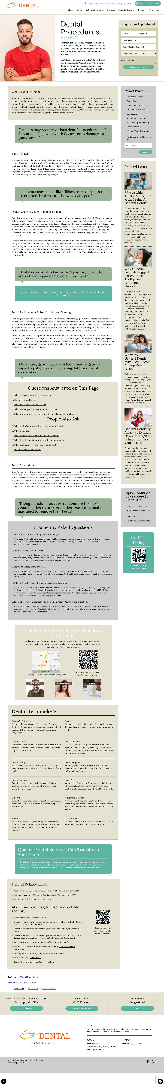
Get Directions (26, 1008)
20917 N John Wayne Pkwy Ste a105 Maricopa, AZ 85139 (109, 3)
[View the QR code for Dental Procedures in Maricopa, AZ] (88, 669)
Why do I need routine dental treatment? (33, 395)
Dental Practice (134, 516)
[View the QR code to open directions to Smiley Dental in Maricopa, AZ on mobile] (103, 923)
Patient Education (126, 10)
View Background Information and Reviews (46, 953)
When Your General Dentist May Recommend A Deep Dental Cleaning (137, 362)
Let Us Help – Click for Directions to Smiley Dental (46, 675)
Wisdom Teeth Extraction (138, 131)
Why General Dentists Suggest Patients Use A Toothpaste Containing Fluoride (137, 277)
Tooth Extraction (134, 126)
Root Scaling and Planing (138, 122)
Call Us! (149, 3)
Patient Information (95, 10)
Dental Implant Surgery (137, 105)
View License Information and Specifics (52, 942)
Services (111, 10)
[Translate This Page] (160, 1081)
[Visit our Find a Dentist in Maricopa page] (91, 696)
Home (71, 10)
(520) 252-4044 (95, 69)
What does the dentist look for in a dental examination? (39, 440)
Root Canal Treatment (136, 118)
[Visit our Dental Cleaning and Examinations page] (35, 696)
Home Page (66, 895)
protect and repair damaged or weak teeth (75, 218)
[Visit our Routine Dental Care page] (63, 696)
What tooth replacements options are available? (36, 409)
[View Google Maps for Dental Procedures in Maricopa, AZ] (46, 672)
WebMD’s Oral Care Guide (34, 899)
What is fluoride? (22, 431)
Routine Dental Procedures (139, 510)
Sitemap (21, 1063)
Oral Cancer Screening (137, 109)
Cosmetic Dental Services (138, 506)
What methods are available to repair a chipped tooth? (39, 426)
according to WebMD (37, 163)
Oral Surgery (132, 114)
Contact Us (154, 10)
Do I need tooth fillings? (25, 400)
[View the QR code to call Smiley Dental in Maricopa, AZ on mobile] (138, 562)
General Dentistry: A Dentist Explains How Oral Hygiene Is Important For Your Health (138, 436)
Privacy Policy (12, 1063)
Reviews (142, 10)
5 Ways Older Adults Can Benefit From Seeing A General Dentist (138, 198)
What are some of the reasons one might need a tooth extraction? (44, 414)
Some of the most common (23, 327)
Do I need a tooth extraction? (27, 449)
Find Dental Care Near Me (138, 521)
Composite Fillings (135, 96)
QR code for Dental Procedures (22, 982)
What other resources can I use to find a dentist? (36, 445)
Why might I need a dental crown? (30, 404)
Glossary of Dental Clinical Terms (60, 891)
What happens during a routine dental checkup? (36, 435)
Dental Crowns (133, 101)
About (79, 10)
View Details (35, 957)
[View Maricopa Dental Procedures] (27, 80)
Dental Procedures (29, 977)
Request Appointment (81, 1008)
